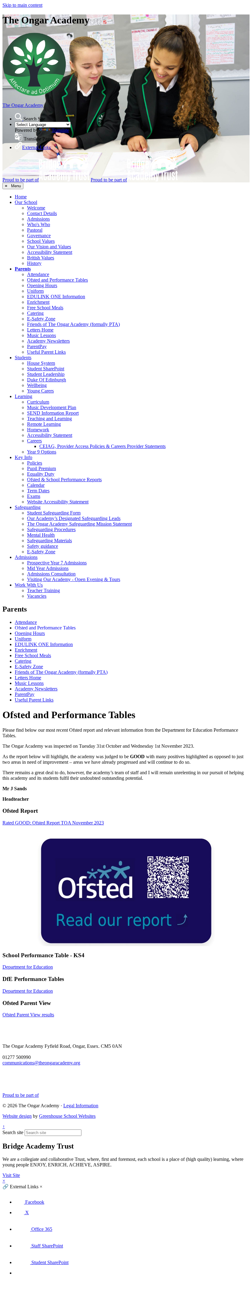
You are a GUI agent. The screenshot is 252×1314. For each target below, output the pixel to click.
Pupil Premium (41, 468)
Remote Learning (44, 424)
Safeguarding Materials (49, 540)
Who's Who (38, 224)
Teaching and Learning (49, 418)
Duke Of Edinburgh (46, 379)
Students (23, 357)
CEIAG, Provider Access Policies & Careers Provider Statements (102, 446)
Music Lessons (41, 335)
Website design (17, 1116)
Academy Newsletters (48, 341)
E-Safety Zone (41, 318)
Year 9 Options (41, 451)
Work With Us (29, 585)
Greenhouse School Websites (67, 1116)
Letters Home (40, 329)
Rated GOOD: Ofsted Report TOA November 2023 (53, 822)
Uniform (35, 291)
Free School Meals (45, 307)
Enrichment (38, 302)
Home (21, 196)
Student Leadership (46, 374)
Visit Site (11, 1175)
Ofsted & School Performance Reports (64, 479)
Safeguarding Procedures (51, 529)
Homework (38, 429)
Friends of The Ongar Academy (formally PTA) (73, 324)
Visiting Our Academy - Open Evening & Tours (73, 579)
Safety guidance (42, 546)
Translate (60, 130)
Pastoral (34, 230)
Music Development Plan (51, 407)
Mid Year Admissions (48, 568)
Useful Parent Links (46, 352)
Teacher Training (43, 590)
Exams (33, 496)
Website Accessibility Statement (58, 501)
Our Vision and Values (49, 246)
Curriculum (38, 402)
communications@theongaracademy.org (41, 1062)
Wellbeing (37, 385)
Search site (12, 1132)
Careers (34, 440)
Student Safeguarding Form (54, 512)
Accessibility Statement (49, 252)
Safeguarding (28, 507)
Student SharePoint (45, 368)
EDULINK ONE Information (56, 296)
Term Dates (38, 490)
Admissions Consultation (51, 573)
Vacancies (36, 596)
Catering (35, 313)
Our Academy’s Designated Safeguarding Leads (73, 518)
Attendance (38, 274)
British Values (40, 257)
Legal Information (80, 1105)
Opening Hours (42, 285)
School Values (41, 241)
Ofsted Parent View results (28, 1014)
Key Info (23, 457)
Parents (23, 268)
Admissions (38, 219)
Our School (26, 202)
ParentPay (37, 346)
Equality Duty (40, 474)
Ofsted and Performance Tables (57, 280)
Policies (34, 463)
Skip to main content (22, 5)
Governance (39, 235)
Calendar (36, 485)
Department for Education (27, 967)
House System (41, 363)
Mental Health (41, 535)
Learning (23, 396)
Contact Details (42, 213)
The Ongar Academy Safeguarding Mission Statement (79, 524)
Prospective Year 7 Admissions (57, 562)
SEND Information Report (53, 413)
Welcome (36, 207)
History (34, 263)
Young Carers (40, 390)
